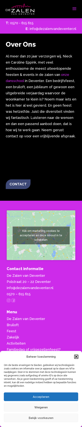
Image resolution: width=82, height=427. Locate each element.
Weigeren (41, 407)
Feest (11, 331)
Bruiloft (13, 325)
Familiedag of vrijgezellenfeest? (33, 349)
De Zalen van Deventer (26, 319)
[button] (76, 357)
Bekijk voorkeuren (41, 418)
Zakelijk (13, 337)
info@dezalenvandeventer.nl (53, 29)
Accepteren (41, 397)
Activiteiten (16, 343)
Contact (18, 184)
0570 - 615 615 (21, 23)
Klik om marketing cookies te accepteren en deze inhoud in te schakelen (41, 235)
